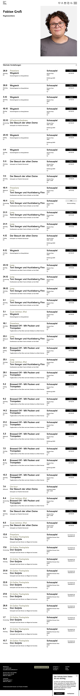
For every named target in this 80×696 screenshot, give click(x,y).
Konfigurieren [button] (70, 693)
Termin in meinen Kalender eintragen (3, 75)
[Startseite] (5, 2)
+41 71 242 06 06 (7, 668)
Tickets (71, 70)
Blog (66, 668)
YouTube (55, 669)
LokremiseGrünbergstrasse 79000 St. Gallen (7, 680)
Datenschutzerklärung (59, 689)
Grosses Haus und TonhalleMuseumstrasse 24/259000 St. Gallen (10, 674)
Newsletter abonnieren (41, 667)
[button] (59, 3)
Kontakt (67, 666)
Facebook (55, 668)
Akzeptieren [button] (59, 693)
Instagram (55, 666)
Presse (67, 669)
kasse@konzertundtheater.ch (10, 669)
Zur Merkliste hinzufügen (47, 80)
